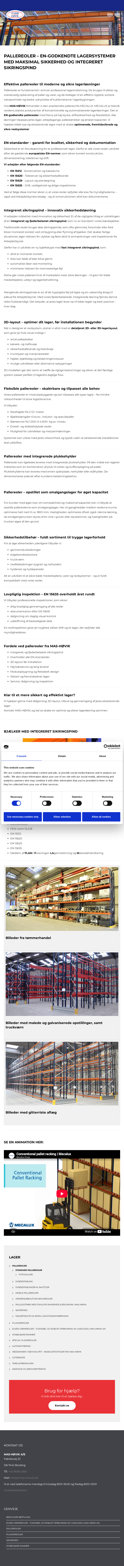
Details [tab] (62, 756)
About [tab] (102, 756)
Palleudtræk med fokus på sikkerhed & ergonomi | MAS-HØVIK (51, 1304)
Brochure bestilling (18, 1517)
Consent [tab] (21, 756)
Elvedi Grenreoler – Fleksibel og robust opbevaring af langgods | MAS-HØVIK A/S (59, 1329)
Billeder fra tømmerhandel (28, 938)
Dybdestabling (24, 1281)
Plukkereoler (20, 1323)
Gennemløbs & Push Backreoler (34, 1299)
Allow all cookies (101, 816)
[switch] (46, 803)
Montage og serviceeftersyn (29, 1369)
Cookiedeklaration (15, 1490)
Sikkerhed (21, 1310)
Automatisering (21, 1346)
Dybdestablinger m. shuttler (32, 1287)
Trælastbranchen (23, 1363)
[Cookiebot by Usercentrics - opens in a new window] (106, 746)
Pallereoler (13, 1528)
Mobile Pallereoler (27, 1293)
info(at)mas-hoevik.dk (24, 1477)
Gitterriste (18, 1357)
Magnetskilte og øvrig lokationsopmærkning (42, 1316)
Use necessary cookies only (22, 816)
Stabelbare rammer (23, 1334)
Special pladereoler (24, 1340)
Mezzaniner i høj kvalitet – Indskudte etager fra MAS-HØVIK (46, 1352)
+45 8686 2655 (17, 1471)
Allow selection (62, 816)
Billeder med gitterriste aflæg (31, 1112)
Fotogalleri (26, 1274)
